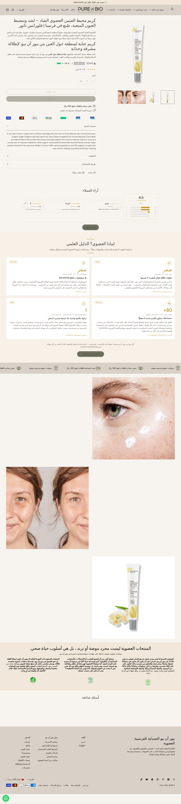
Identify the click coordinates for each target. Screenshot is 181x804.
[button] (7, 10)
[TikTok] (141, 779)
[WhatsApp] (5, 798)
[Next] (169, 54)
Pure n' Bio (164, 785)
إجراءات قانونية (52, 753)
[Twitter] (174, 779)
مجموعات (26, 767)
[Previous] (109, 54)
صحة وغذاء (26, 753)
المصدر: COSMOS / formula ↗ (161, 292)
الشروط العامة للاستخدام (48, 749)
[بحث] (172, 9)
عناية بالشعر (25, 756)
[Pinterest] (163, 779)
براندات (27, 742)
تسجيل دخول (43, 785)
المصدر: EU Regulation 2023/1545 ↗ (159, 335)
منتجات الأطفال (24, 760)
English (82, 745)
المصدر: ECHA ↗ (81, 292)
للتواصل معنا (75, 785)
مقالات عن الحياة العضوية (48, 760)
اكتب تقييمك (90, 227)
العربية (21, 10)
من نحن (85, 785)
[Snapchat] (152, 779)
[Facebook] (168, 779)
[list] (139, 54)
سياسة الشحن (52, 756)
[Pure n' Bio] (90, 10)
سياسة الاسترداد (51, 742)
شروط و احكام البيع (50, 745)
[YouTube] (146, 779)
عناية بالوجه (25, 749)
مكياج (28, 745)
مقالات (66, 785)
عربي (83, 742)
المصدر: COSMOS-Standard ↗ (76, 335)
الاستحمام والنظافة (22, 764)
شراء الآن (51, 99)
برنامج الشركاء (55, 785)
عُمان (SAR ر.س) (14, 779)
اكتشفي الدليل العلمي (90, 354)
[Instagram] (157, 779)
